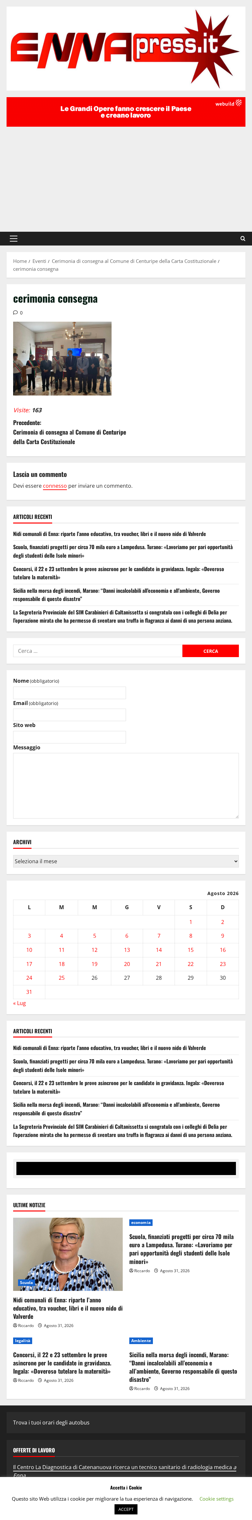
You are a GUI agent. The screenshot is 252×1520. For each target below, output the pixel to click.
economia (141, 1222)
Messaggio (26, 747)
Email (35, 703)
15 (191, 949)
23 (223, 964)
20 (127, 964)
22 (191, 964)
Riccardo (26, 1325)
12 (94, 949)
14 (159, 949)
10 (29, 949)
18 (62, 964)
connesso (55, 485)
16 (223, 949)
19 (94, 964)
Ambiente (141, 1340)
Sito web (24, 725)
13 (127, 949)
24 (29, 977)
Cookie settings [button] (217, 1498)
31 (29, 991)
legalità (22, 1340)
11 (62, 949)
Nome (36, 680)
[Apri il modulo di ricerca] (243, 238)
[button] (14, 239)
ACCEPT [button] (126, 1509)
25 (62, 977)
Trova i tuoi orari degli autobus (51, 1422)
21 (159, 964)
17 (29, 964)
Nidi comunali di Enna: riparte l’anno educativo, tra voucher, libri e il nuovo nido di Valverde (109, 534)
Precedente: (69, 432)
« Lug (19, 1003)
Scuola (26, 1282)
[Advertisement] (126, 176)
